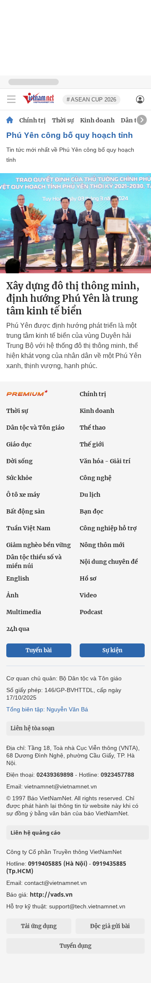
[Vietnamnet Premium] (27, 397)
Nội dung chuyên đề (109, 561)
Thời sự (63, 120)
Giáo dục (18, 444)
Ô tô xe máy (23, 494)
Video (88, 595)
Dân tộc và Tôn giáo (35, 427)
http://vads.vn (51, 894)
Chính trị (32, 120)
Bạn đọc (91, 511)
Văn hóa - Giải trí (105, 461)
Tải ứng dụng (39, 926)
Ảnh (12, 595)
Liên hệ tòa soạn (32, 728)
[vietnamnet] (39, 104)
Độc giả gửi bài (110, 926)
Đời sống (19, 461)
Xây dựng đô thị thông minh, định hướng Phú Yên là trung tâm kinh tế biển (72, 298)
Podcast (91, 612)
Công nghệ (96, 478)
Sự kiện (112, 650)
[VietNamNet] (9, 120)
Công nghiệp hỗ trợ (108, 528)
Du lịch (90, 494)
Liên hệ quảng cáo (35, 832)
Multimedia (23, 612)
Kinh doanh (97, 120)
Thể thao (93, 427)
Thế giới (92, 444)
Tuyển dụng (75, 945)
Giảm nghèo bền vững (38, 545)
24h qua (17, 629)
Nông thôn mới (102, 545)
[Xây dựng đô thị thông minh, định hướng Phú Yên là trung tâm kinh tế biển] (75, 223)
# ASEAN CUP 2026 (91, 99)
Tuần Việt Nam (28, 528)
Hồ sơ (88, 578)
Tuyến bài (39, 650)
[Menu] (11, 99)
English (17, 578)
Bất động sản (25, 511)
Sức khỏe (19, 478)
